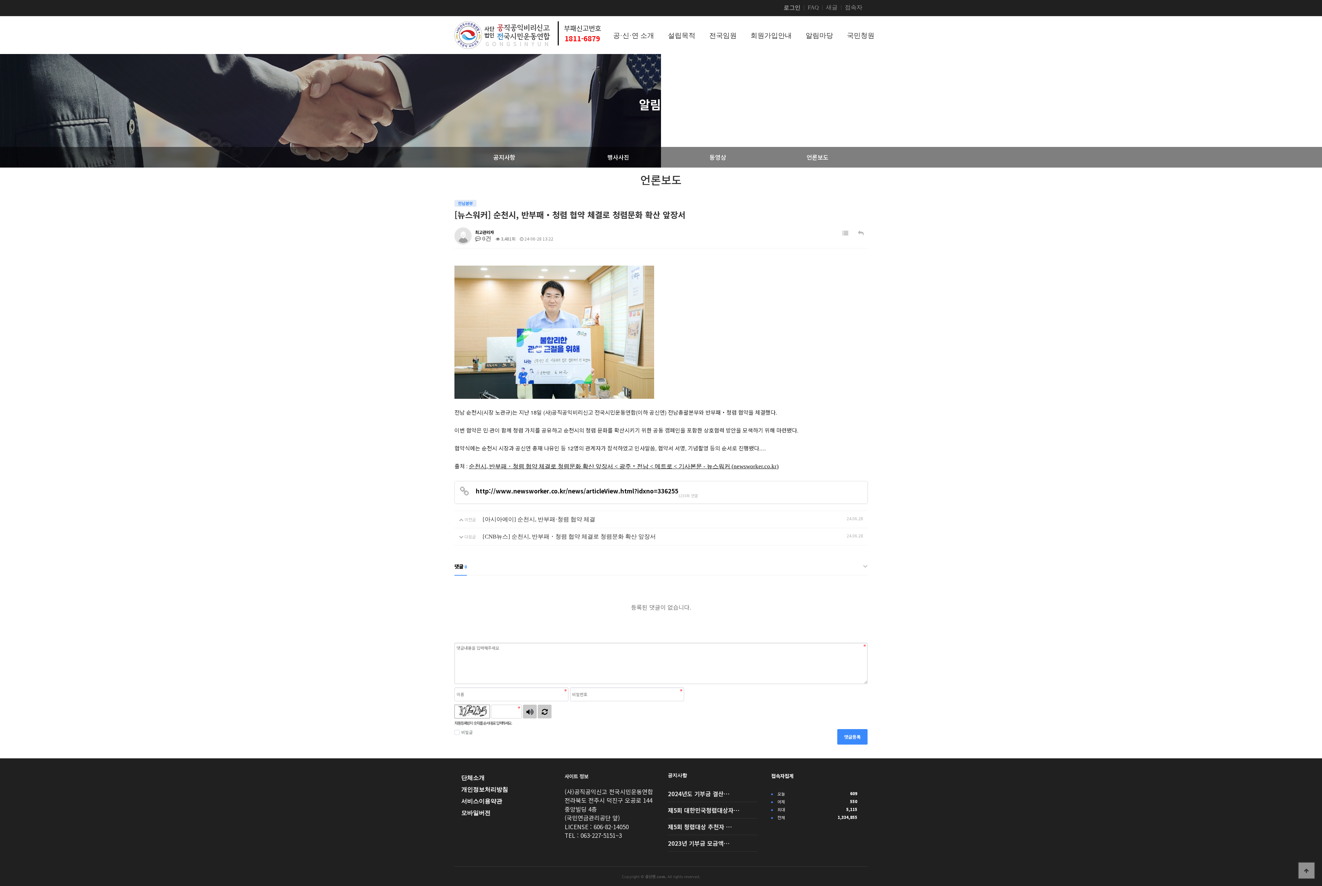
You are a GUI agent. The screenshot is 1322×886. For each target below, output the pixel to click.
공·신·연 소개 (633, 35)
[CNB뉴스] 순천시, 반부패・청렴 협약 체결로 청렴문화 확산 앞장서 (569, 536)
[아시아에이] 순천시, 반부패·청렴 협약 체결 (539, 519)
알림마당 (819, 35)
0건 (486, 238)
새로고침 (545, 711)
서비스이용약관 (481, 801)
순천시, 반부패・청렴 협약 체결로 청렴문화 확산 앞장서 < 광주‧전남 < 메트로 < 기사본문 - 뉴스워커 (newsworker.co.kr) (624, 466)
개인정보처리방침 (484, 789)
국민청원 (860, 35)
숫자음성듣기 (530, 711)
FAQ (813, 7)
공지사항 (677, 775)
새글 (832, 7)
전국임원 (723, 35)
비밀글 (467, 732)
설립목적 (681, 35)
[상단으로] (1306, 870)
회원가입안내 (771, 35)
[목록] (845, 233)
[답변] (860, 233)
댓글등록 (852, 737)
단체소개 (473, 778)
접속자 (853, 7)
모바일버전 (476, 813)
